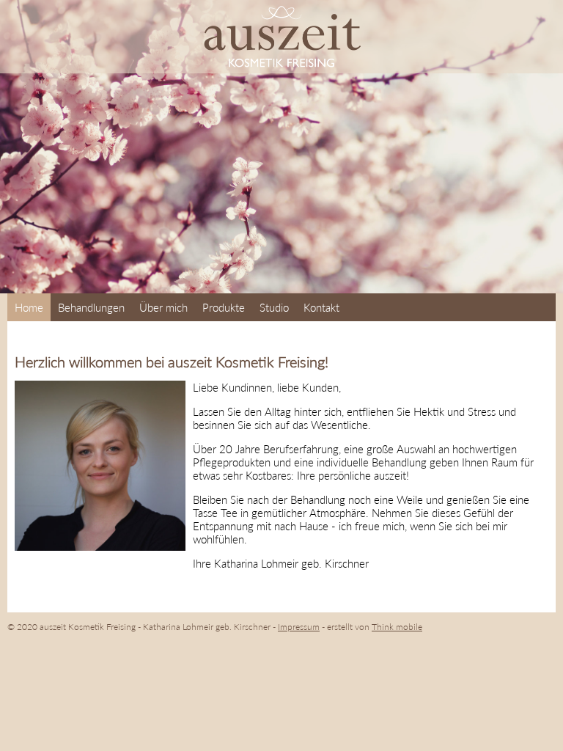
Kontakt (321, 307)
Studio (274, 307)
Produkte (223, 307)
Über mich (163, 307)
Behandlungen (91, 307)
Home (29, 307)
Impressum (299, 626)
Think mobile (397, 626)
